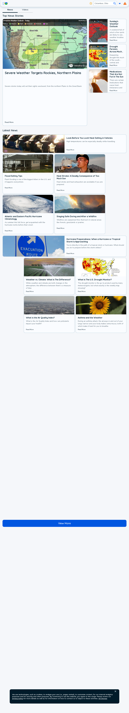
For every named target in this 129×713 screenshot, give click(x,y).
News (10, 9)
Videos (25, 9)
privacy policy (17, 698)
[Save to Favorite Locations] (90, 3)
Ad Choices (103, 698)
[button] (115, 691)
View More (64, 523)
